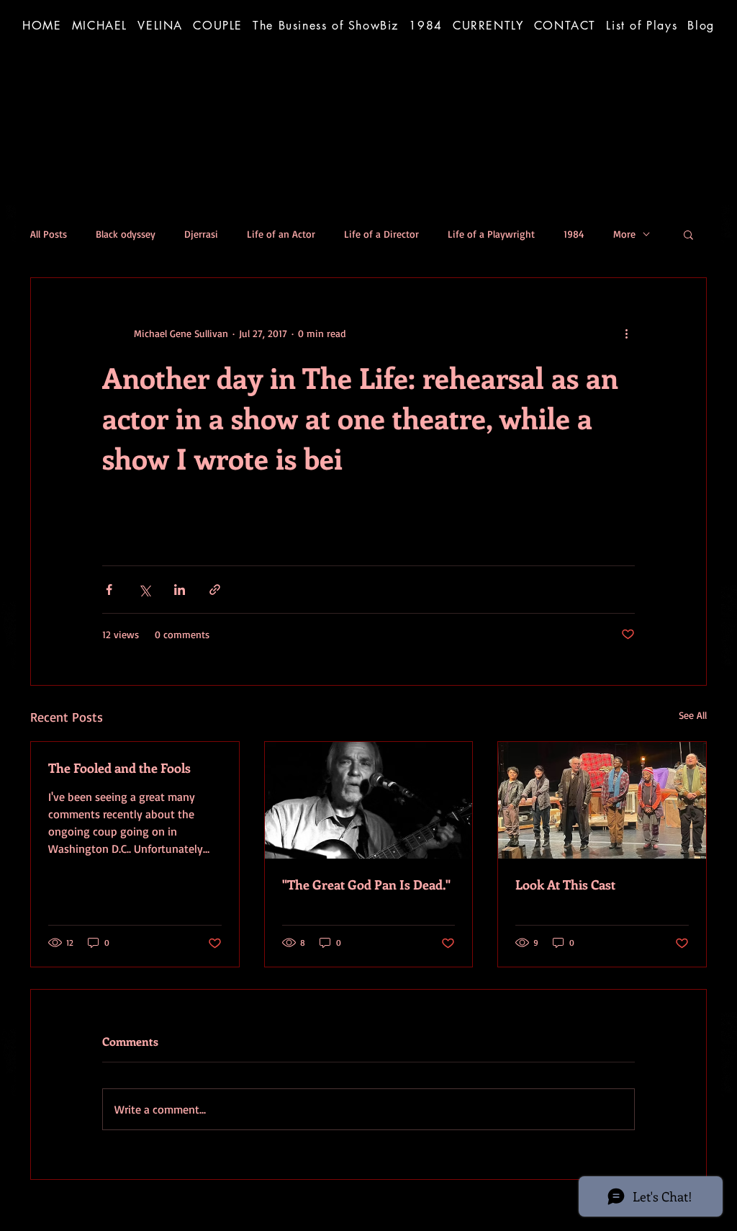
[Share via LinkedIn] (179, 589)
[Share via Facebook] (109, 589)
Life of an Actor (281, 234)
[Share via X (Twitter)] (144, 589)
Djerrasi (201, 234)
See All (693, 715)
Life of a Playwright (491, 234)
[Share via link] (215, 589)
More (624, 234)
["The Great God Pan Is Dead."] (369, 800)
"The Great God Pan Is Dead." (366, 884)
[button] (326, 25)
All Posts (48, 234)
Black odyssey (125, 234)
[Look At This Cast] (602, 800)
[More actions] (626, 332)
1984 (574, 234)
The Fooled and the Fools (119, 767)
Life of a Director (381, 234)
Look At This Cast (565, 884)
